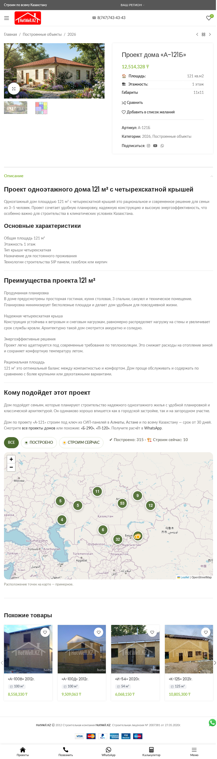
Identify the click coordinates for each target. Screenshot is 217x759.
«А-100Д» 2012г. (75, 679)
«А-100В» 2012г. (21, 679)
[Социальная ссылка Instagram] (148, 146)
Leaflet (184, 577)
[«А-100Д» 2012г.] (82, 649)
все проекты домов (38, 428)
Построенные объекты (42, 35)
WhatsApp (153, 428)
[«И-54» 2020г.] (135, 649)
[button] (9, 71)
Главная (10, 35)
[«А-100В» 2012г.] (28, 649)
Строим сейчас (84, 443)
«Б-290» (87, 428)
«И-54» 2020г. (127, 679)
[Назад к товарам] (203, 35)
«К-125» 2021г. (180, 679)
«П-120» (103, 428)
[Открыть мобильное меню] (6, 18)
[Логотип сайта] (28, 18)
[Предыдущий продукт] (197, 35)
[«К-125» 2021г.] (189, 649)
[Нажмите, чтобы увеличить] (14, 89)
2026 (71, 35)
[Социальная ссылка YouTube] (155, 146)
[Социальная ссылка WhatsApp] (162, 146)
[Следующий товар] (210, 35)
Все (11, 443)
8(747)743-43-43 (111, 18)
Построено (41, 443)
